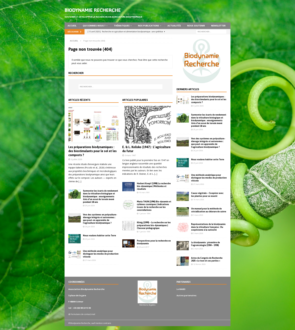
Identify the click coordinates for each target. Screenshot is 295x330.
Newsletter (218, 25)
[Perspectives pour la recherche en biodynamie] (128, 243)
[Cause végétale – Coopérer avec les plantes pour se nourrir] (183, 196)
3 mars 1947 (130, 155)
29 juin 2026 (90, 205)
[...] (80, 181)
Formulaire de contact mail (83, 314)
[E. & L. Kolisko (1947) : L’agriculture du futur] (147, 124)
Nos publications (148, 25)
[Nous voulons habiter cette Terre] (74, 238)
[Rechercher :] (211, 31)
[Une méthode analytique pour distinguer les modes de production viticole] (74, 254)
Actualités (174, 25)
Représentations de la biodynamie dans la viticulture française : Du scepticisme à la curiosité (208, 227)
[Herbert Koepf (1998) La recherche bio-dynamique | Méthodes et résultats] (128, 186)
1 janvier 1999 (144, 231)
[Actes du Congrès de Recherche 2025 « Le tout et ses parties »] (183, 261)
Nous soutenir (196, 25)
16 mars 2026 (198, 199)
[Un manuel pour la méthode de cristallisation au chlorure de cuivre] (183, 211)
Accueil (72, 25)
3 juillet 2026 (76, 159)
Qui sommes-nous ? (94, 25)
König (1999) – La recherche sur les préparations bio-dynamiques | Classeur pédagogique (154, 225)
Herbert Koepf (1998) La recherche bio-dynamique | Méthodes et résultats (154, 186)
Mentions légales (147, 304)
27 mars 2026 (90, 260)
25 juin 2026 (90, 239)
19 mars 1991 (144, 192)
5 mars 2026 (198, 215)
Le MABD (181, 289)
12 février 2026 (199, 264)
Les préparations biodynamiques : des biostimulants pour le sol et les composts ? (92, 151)
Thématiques (122, 25)
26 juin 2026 (90, 226)
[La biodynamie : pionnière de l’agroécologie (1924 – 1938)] (183, 245)
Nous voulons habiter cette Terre (99, 235)
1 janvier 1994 (144, 213)
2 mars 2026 (198, 249)
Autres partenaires (186, 295)
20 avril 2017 (144, 247)
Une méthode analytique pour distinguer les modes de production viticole (100, 254)
